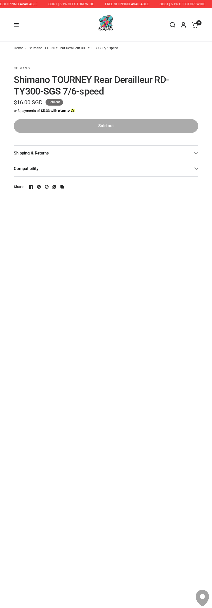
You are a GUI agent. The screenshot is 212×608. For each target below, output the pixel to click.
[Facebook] (31, 187)
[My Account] (183, 24)
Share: (19, 186)
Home (18, 48)
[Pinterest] (46, 187)
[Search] (172, 24)
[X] (39, 187)
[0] (193, 24)
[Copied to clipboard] (62, 187)
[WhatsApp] (54, 187)
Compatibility (26, 168)
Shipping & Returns (31, 153)
